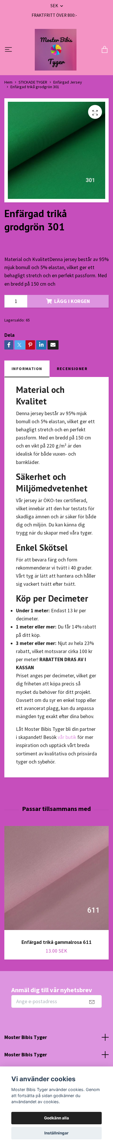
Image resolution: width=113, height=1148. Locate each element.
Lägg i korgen (72, 301)
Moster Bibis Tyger (25, 1037)
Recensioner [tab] (72, 368)
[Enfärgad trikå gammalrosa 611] (56, 880)
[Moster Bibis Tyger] (55, 50)
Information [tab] (27, 368)
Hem (8, 82)
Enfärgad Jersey (67, 82)
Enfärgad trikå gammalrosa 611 (56, 942)
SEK (54, 5)
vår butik (67, 737)
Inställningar (56, 1133)
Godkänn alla (56, 1118)
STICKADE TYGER (33, 82)
